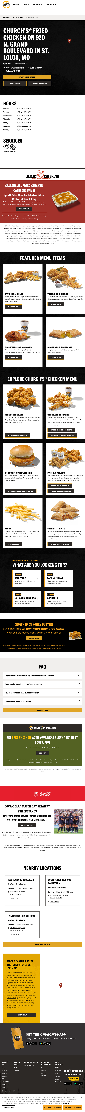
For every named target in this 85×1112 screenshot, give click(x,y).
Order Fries (13, 544)
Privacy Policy (65, 1103)
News (3, 1087)
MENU (16, 4)
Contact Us (58, 1070)
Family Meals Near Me (61, 491)
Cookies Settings (8, 1107)
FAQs (56, 1073)
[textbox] (24, 217)
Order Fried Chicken (17, 435)
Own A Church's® (29, 1065)
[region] (69, 43)
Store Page (11, 884)
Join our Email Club (58, 1080)
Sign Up (42, 753)
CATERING (51, 4)
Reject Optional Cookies (72, 1107)
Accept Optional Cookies (52, 1107)
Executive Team (4, 1077)
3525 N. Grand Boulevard (21, 880)
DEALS (26, 4)
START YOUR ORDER (27, 77)
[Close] (81, 1097)
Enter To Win (27, 825)
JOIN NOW (73, 1079)
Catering (13, 151)
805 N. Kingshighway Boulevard (59, 881)
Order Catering (40, 83)
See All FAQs (42, 710)
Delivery (6, 151)
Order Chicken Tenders (61, 430)
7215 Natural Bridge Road (21, 916)
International (5, 1081)
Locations (4, 1073)
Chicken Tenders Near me (62, 435)
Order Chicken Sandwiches (20, 491)
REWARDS (37, 4)
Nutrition (57, 1076)
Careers (16, 1070)
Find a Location (42, 944)
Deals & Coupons (43, 1074)
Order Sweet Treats (60, 544)
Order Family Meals (60, 486)
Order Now (24, 209)
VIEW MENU (15, 83)
